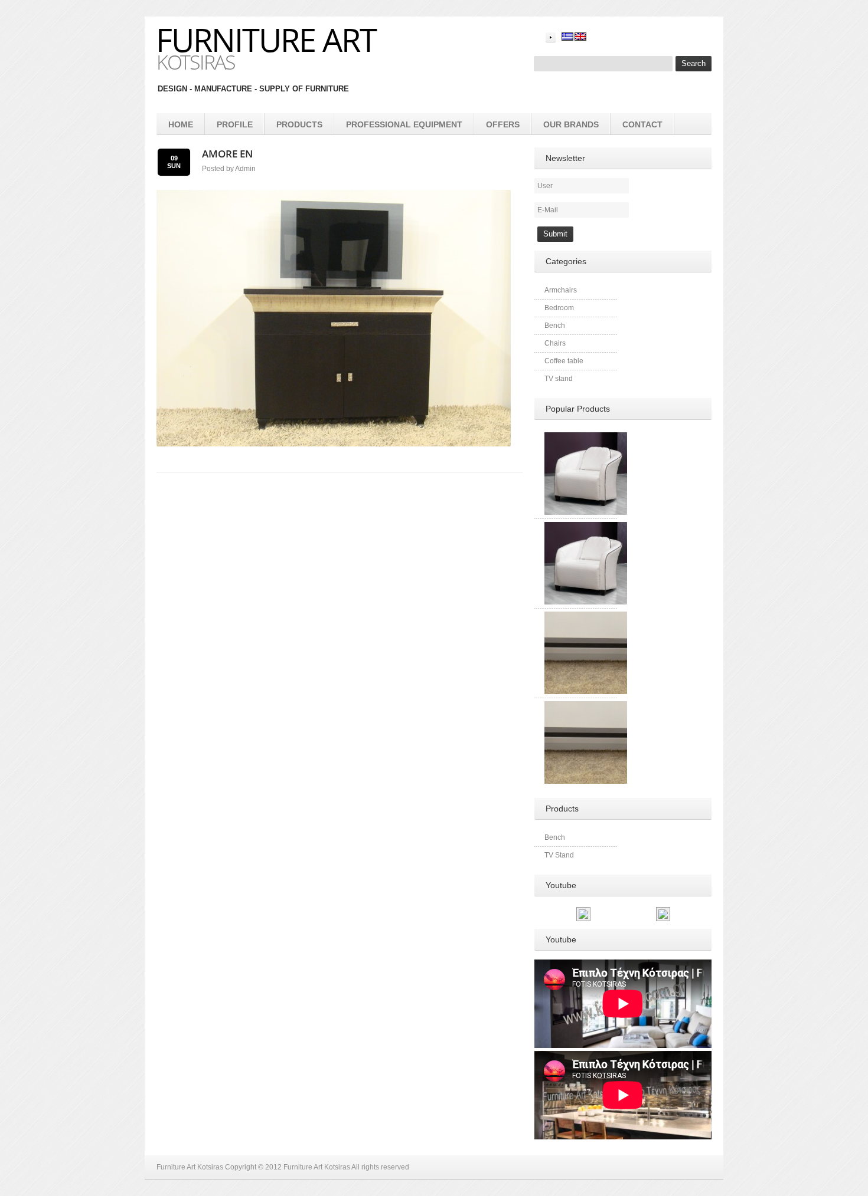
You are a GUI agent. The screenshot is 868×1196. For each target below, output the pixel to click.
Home (180, 124)
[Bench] (585, 706)
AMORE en (227, 153)
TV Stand (559, 855)
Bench (554, 325)
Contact (642, 124)
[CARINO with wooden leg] (585, 527)
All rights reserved (380, 1167)
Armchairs (560, 290)
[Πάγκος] (585, 617)
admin (245, 169)
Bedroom (559, 308)
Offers (503, 124)
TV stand (558, 378)
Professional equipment (404, 124)
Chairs (555, 343)
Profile (235, 124)
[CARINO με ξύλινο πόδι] (585, 437)
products (299, 124)
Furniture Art (266, 39)
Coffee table (563, 361)
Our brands (571, 124)
